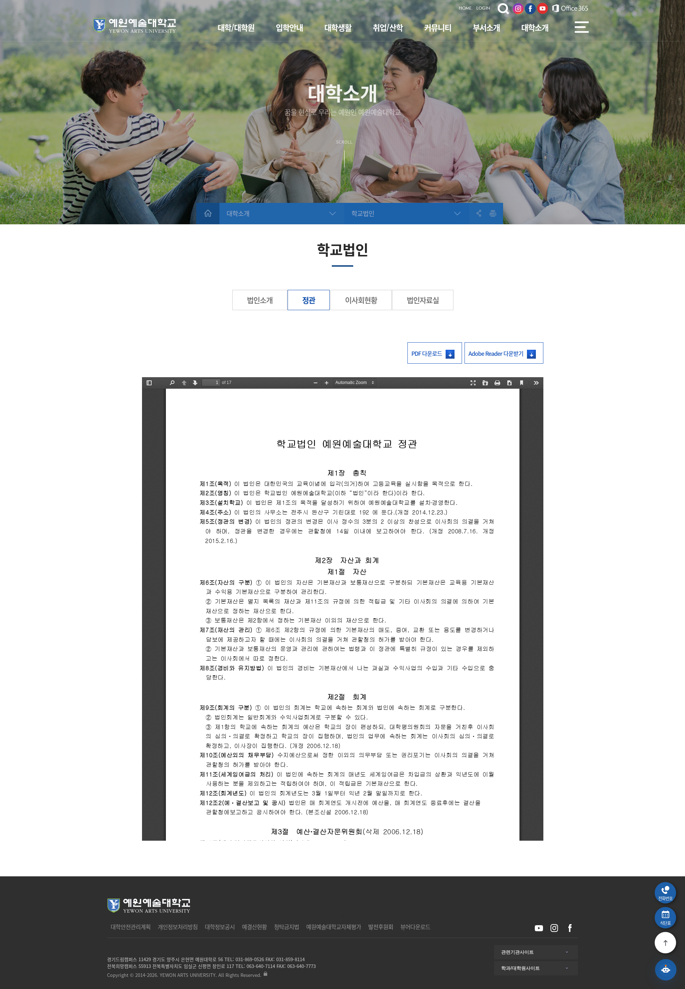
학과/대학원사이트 (520, 968)
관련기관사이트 (517, 952)
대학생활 (337, 27)
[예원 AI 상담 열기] (665, 969)
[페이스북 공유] (569, 928)
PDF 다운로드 (426, 353)
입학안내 (289, 27)
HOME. (466, 8)
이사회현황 (361, 300)
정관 (308, 300)
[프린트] (493, 213)
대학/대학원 (236, 27)
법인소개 (260, 300)
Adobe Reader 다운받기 (495, 353)
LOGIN (483, 8)
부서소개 (486, 27)
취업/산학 (388, 27)
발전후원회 (380, 926)
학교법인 (362, 213)
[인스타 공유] (554, 928)
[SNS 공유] (475, 213)
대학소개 (534, 27)
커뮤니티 (437, 27)
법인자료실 (423, 300)
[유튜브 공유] (539, 928)
